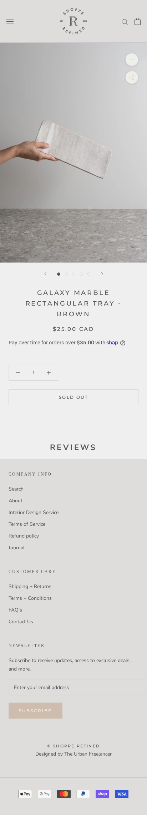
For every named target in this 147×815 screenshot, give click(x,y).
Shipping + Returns (30, 586)
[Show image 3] (73, 274)
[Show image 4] (81, 274)
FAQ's (15, 610)
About (15, 500)
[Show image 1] (58, 274)
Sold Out (73, 397)
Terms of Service (27, 524)
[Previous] (45, 273)
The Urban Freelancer (88, 754)
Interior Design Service (34, 512)
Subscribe (35, 710)
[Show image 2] (66, 274)
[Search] (125, 21)
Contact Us (21, 621)
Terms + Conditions (30, 598)
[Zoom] (132, 59)
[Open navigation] (10, 21)
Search (16, 489)
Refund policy (24, 536)
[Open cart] (138, 21)
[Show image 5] (88, 274)
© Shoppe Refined (73, 745)
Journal (17, 547)
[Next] (102, 273)
